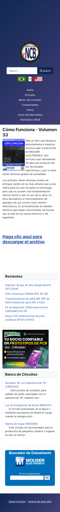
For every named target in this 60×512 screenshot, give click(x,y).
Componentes (30, 104)
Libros (30, 109)
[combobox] (22, 70)
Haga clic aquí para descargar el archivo (23, 239)
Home (30, 90)
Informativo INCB (30, 119)
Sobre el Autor (17, 501)
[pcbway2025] (25, 348)
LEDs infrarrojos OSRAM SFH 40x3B (26, 293)
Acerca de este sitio (39, 501)
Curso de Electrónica (30, 114)
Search (47, 70)
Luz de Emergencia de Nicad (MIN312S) (28, 405)
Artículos (30, 94)
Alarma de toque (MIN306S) (21, 423)
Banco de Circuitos (30, 99)
